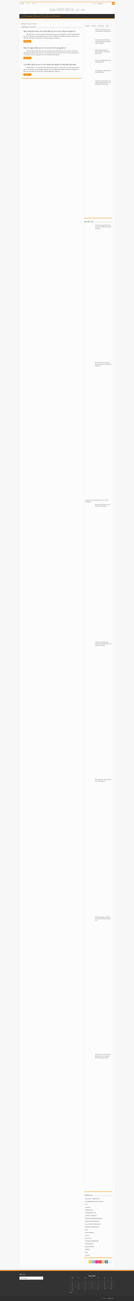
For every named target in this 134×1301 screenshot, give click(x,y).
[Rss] (93, 3)
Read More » (27, 41)
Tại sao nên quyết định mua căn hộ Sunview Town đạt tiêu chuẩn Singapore (103, 41)
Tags (107, 26)
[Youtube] (98, 3)
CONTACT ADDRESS (91, 1215)
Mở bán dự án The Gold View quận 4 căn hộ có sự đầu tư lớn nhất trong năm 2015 (103, 1056)
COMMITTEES (89, 1210)
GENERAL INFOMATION (92, 1227)
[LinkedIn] (94, 3)
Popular (94, 26)
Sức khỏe (57, 16)
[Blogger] (100, 3)
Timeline (87, 1255)
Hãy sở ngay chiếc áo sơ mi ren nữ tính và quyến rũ (44, 48)
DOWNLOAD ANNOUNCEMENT (93, 1218)
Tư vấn (51, 16)
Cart (86, 1204)
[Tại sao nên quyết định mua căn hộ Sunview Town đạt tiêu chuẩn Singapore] (89, 43)
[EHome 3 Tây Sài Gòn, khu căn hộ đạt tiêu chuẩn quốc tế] (89, 33)
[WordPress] (102, 3)
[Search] (113, 3)
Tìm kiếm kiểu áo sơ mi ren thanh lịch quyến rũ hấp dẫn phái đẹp (49, 65)
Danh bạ (37, 16)
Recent (87, 26)
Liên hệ (34, 3)
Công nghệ (29, 16)
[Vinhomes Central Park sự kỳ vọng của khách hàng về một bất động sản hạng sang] (89, 148)
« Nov (70, 1292)
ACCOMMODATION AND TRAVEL (94, 1201)
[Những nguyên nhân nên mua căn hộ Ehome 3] (89, 74)
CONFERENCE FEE (90, 1213)
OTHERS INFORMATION (92, 1241)
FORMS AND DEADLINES (92, 1221)
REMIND (87, 1249)
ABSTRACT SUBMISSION (92, 1199)
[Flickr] (96, 3)
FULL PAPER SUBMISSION (92, 1224)
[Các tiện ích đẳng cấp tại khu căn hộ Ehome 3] (89, 64)
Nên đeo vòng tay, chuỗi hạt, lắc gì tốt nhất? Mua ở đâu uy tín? (103, 918)
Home (28, 3)
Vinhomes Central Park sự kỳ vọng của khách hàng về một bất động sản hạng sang (103, 82)
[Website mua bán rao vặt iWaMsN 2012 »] (67, 9)
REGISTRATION (89, 1246)
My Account (88, 1238)
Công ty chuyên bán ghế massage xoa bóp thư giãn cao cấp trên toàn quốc (103, 643)
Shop (86, 1252)
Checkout (87, 1207)
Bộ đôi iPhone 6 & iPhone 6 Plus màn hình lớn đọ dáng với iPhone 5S (103, 364)
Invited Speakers (89, 1232)
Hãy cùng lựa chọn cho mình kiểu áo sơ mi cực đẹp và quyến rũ (49, 31)
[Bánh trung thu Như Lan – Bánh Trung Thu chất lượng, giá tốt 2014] (89, 53)
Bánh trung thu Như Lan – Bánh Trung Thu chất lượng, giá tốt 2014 (102, 51)
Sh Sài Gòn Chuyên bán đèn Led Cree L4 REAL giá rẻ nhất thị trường (103, 227)
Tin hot (45, 16)
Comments (101, 26)
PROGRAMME (89, 1244)
